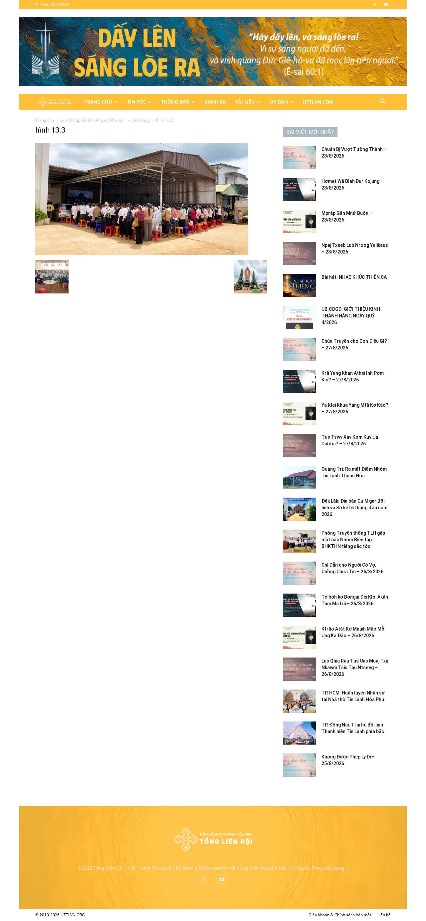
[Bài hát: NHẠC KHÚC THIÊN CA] (299, 285)
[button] (383, 102)
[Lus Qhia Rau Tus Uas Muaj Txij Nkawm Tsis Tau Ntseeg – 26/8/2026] (299, 669)
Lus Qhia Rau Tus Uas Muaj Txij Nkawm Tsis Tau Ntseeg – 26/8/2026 (354, 667)
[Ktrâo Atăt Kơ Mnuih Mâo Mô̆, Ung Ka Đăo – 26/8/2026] (299, 637)
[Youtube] (386, 4)
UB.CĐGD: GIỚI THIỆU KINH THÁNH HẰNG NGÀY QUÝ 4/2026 (350, 315)
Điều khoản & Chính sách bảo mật (340, 915)
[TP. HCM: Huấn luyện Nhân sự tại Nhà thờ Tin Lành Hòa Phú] (299, 701)
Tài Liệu (245, 102)
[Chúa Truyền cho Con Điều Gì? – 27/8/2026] (299, 349)
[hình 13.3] (141, 253)
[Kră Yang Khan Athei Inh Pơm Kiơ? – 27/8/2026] (299, 381)
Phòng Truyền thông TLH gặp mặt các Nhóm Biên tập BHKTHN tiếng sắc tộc (353, 539)
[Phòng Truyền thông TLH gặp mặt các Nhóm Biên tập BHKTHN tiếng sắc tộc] (299, 541)
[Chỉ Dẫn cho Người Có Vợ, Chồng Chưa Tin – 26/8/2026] (299, 573)
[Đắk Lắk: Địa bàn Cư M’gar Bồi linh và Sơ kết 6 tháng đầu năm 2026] (299, 509)
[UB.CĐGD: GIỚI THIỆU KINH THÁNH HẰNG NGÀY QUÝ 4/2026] (299, 317)
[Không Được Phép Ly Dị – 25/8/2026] (299, 765)
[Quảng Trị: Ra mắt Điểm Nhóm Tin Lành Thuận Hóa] (299, 477)
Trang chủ (44, 120)
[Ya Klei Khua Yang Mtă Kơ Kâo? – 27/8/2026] (299, 413)
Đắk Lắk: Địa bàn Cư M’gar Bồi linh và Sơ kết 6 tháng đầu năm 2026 (354, 507)
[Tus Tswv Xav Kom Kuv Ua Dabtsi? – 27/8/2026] (299, 445)
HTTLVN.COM (318, 102)
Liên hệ (384, 915)
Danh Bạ (215, 102)
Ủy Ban (279, 102)
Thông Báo (175, 102)
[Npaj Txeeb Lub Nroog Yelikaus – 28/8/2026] (299, 253)
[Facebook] (375, 4)
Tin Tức (136, 102)
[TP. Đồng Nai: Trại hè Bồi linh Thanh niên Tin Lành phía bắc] (299, 733)
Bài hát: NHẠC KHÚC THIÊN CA (354, 277)
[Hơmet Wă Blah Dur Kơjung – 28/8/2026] (299, 189)
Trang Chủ (98, 102)
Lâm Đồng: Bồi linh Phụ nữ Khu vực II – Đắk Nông (105, 120)
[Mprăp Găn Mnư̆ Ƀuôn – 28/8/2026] (299, 221)
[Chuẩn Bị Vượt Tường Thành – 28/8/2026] (299, 157)
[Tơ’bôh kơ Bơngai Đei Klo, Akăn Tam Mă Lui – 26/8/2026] (299, 605)
